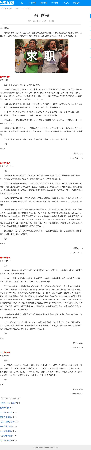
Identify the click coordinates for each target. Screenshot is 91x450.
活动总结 (76, 3)
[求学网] (7, 3)
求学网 (3, 8)
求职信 (18, 8)
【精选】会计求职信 (8, 403)
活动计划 (43, 3)
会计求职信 (4, 408)
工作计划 (32, 3)
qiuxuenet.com (49, 447)
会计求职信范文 (6, 412)
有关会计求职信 (6, 417)
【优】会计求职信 (7, 422)
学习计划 (54, 3)
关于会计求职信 (6, 436)
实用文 (10, 8)
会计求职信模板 (6, 440)
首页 (21, 3)
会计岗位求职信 (6, 431)
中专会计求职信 (6, 426)
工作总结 (65, 3)
